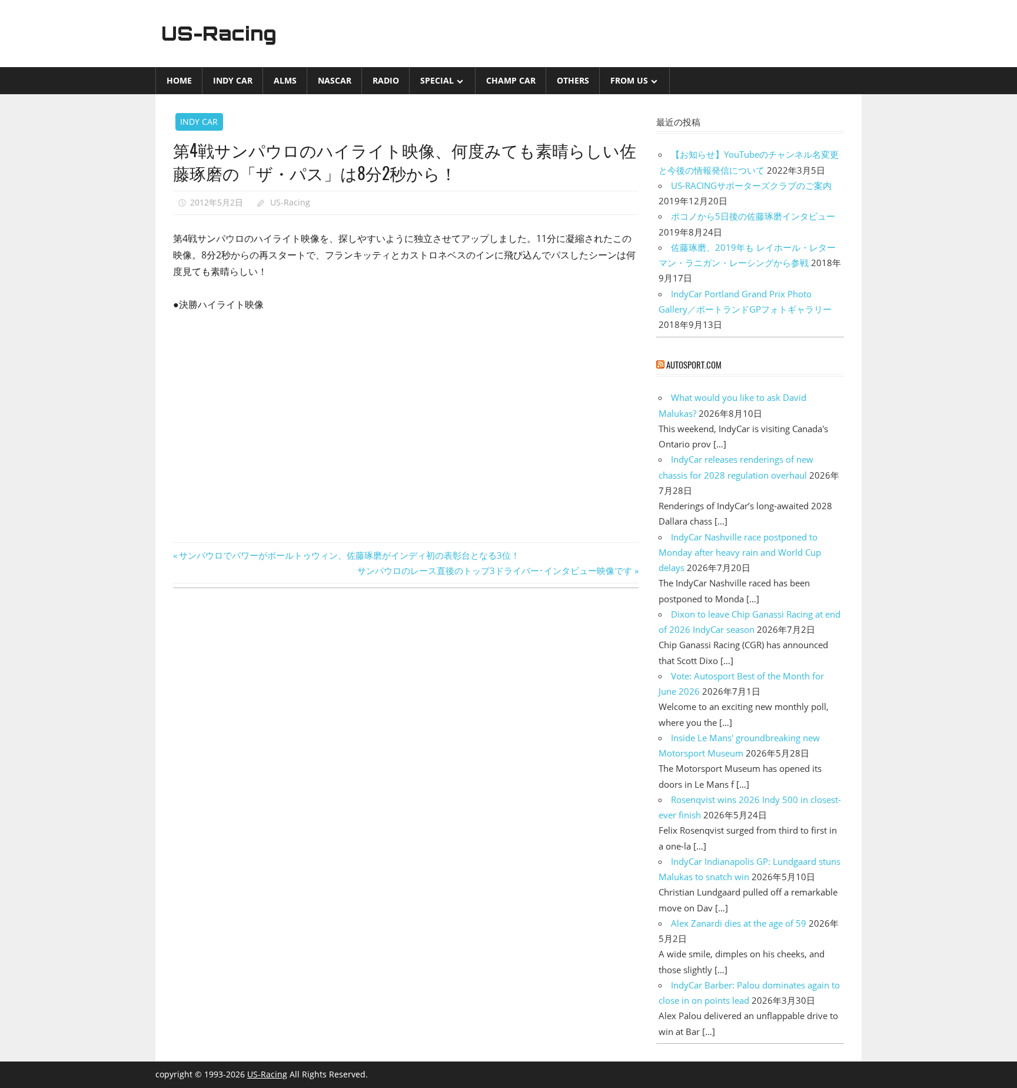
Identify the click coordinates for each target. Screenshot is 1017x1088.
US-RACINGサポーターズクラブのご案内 (751, 185)
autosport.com (694, 364)
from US (629, 80)
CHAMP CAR (511, 80)
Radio (386, 80)
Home (179, 80)
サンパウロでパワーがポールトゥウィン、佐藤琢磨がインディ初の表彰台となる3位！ (349, 555)
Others (573, 80)
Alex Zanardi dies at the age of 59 (738, 923)
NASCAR (334, 80)
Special (437, 80)
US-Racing (219, 33)
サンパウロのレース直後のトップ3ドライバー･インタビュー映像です (494, 570)
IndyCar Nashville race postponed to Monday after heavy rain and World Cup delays (740, 552)
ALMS (285, 80)
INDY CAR (232, 80)
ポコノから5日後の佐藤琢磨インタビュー (753, 216)
